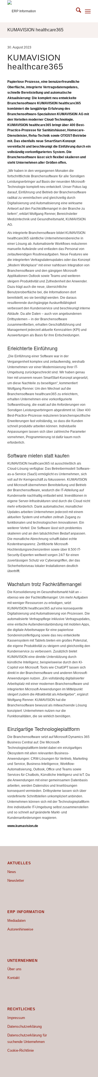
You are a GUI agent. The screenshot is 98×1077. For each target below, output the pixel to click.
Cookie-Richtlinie (20, 1050)
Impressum (16, 1018)
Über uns (14, 969)
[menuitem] (76, 11)
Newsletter (15, 880)
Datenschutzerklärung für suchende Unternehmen (27, 1038)
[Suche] (76, 11)
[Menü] (88, 11)
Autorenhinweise (20, 929)
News (11, 872)
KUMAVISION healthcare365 (35, 30)
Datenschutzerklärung (24, 1026)
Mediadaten (16, 921)
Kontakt (13, 978)
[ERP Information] (40, 11)
